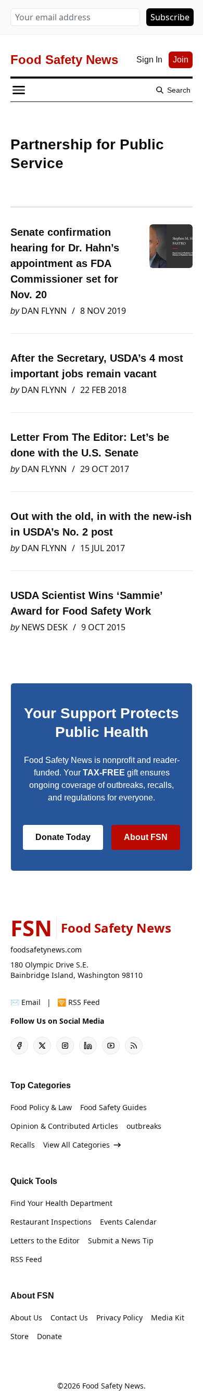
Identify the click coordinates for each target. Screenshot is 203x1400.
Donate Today (63, 837)
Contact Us (69, 1317)
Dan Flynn (44, 310)
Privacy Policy (119, 1317)
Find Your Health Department (61, 1203)
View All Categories (76, 1145)
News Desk (44, 627)
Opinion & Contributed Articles (64, 1126)
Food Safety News (113, 1386)
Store (19, 1336)
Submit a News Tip (121, 1240)
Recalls (22, 1145)
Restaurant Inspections (51, 1222)
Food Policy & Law (41, 1107)
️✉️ (25, 1002)
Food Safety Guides (113, 1107)
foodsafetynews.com (46, 949)
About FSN (146, 837)
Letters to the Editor (45, 1240)
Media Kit (167, 1317)
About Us (26, 1317)
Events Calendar (128, 1222)
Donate (49, 1336)
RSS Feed (26, 1259)
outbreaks (143, 1126)
